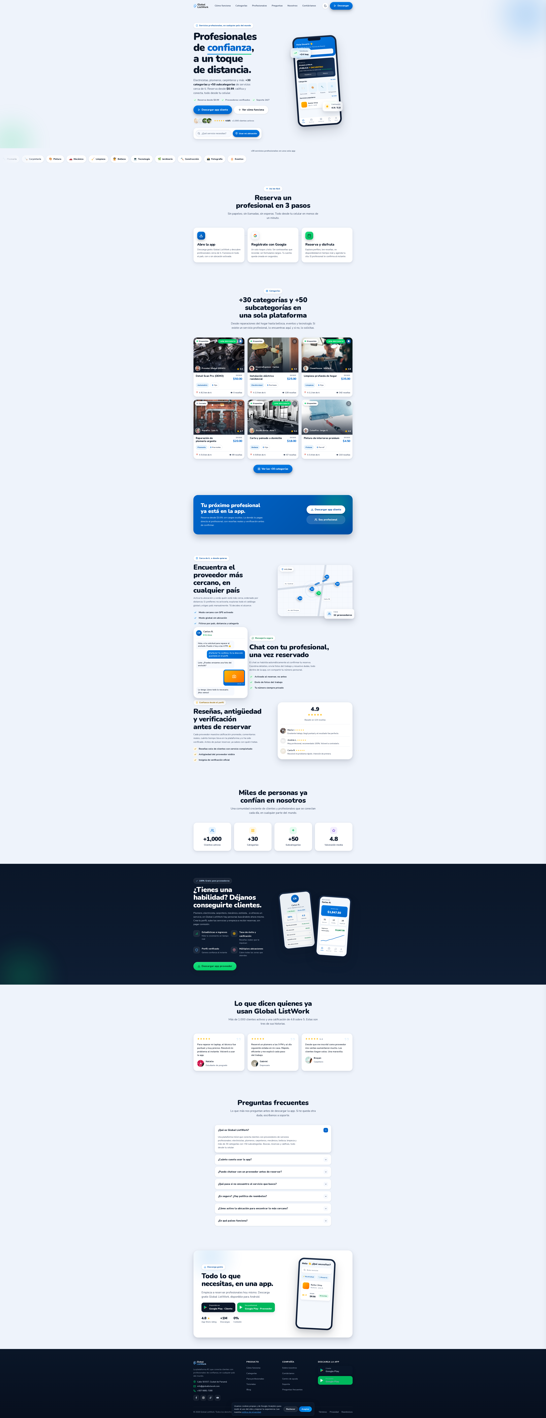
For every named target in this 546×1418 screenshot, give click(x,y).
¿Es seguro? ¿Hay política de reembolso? (242, 1196)
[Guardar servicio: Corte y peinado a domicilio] (294, 403)
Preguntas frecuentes (292, 1389)
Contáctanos (309, 5)
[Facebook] (196, 1398)
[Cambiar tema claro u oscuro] (325, 6)
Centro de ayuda (290, 1378)
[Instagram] (203, 1398)
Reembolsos (347, 1412)
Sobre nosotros (289, 1367)
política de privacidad (251, 1412)
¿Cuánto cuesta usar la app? (235, 1159)
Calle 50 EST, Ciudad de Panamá (212, 1381)
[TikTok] (210, 1398)
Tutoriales (251, 1384)
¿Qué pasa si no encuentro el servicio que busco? (247, 1184)
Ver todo (333, 79)
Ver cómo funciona (253, 109)
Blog (248, 1389)
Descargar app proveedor (217, 966)
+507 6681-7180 (204, 1390)
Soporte (286, 1384)
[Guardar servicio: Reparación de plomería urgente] (240, 403)
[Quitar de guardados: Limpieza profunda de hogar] (348, 341)
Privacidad (334, 1412)
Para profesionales (255, 1378)
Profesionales (259, 5)
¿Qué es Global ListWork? (233, 1130)
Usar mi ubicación (248, 133)
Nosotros (292, 5)
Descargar (343, 5)
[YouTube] (217, 1398)
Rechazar (290, 1409)
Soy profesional (327, 519)
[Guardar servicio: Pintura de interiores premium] (348, 403)
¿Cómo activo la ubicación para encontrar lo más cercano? (253, 1208)
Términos (323, 1412)
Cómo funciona (223, 5)
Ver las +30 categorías (275, 469)
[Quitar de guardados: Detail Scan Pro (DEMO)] (240, 341)
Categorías (241, 5)
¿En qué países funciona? (233, 1220)
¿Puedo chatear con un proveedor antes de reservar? (250, 1171)
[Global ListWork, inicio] (200, 6)
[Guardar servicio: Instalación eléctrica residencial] (294, 341)
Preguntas (277, 5)
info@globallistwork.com (208, 1386)
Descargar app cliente (215, 109)
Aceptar (305, 1409)
